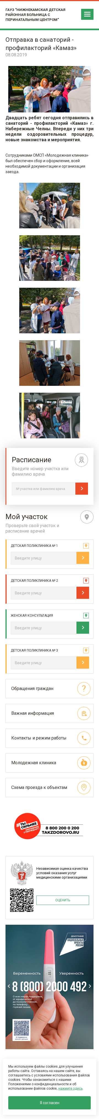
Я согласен (49, 1103)
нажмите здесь (70, 1088)
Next (90, 986)
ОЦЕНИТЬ (62, 900)
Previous (9, 986)
